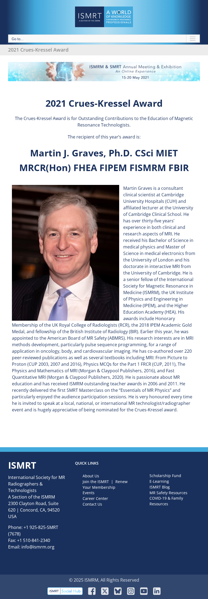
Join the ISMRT (96, 481)
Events (89, 492)
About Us (91, 475)
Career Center (95, 498)
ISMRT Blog (160, 487)
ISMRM (48, 497)
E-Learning (159, 481)
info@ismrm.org (37, 547)
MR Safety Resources (168, 492)
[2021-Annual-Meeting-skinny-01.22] (104, 64)
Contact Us (92, 504)
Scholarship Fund (165, 475)
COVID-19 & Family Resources (166, 501)
